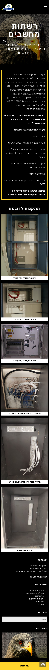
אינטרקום (39, 596)
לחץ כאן (33, 577)
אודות (40, 604)
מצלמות (39, 602)
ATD (27, 666)
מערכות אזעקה (36, 590)
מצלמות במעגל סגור (34, 593)
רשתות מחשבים (36, 599)
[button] (3, 40)
